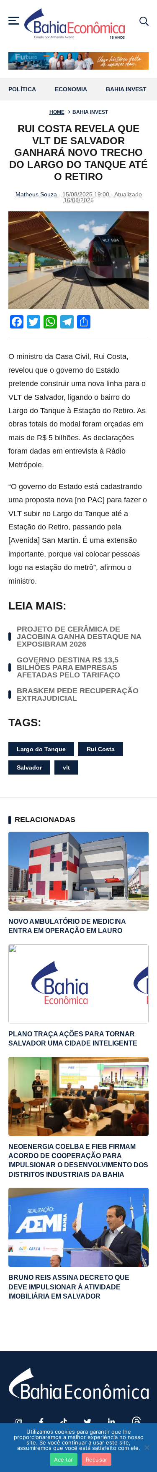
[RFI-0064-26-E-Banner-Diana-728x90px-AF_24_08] (78, 60)
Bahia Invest (126, 89)
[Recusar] (146, 1447)
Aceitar (63, 1459)
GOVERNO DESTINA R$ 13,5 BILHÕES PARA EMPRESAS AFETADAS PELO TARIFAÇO (68, 667)
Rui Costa (101, 749)
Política (22, 89)
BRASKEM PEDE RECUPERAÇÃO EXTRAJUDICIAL (78, 694)
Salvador (29, 767)
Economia (71, 89)
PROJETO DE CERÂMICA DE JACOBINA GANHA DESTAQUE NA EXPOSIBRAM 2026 (79, 636)
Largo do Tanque (41, 749)
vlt (66, 767)
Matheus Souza (36, 194)
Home (56, 112)
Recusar (97, 1459)
